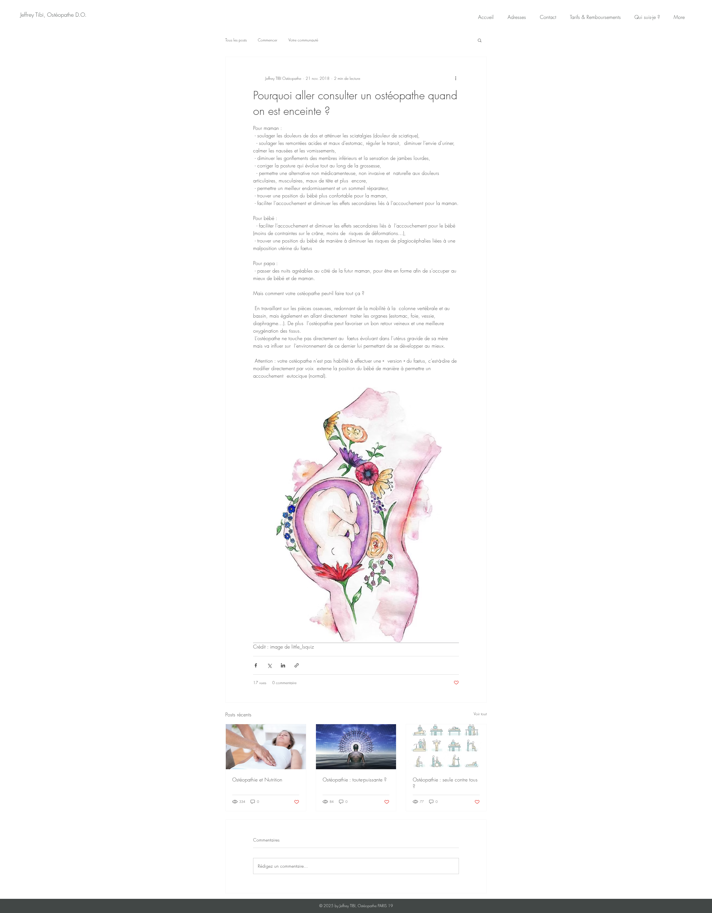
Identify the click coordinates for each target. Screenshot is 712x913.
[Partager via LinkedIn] (283, 665)
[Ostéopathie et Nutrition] (266, 746)
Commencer (267, 40)
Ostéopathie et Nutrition (257, 779)
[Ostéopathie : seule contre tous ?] (446, 746)
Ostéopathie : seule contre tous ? (445, 783)
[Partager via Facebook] (255, 665)
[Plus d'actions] (455, 78)
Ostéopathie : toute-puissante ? (355, 779)
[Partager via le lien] (296, 665)
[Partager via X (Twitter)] (269, 665)
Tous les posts (236, 40)
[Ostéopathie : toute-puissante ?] (356, 746)
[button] (479, 40)
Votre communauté (303, 40)
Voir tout (480, 713)
